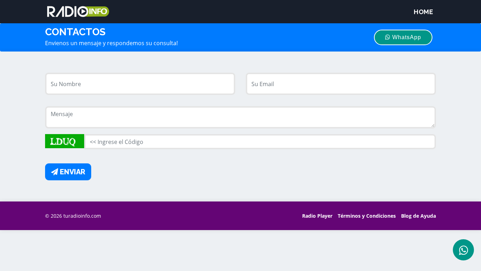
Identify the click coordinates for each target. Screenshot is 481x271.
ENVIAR (71, 172)
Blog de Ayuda (418, 215)
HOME (423, 12)
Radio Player (317, 215)
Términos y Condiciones (367, 215)
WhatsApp (406, 37)
